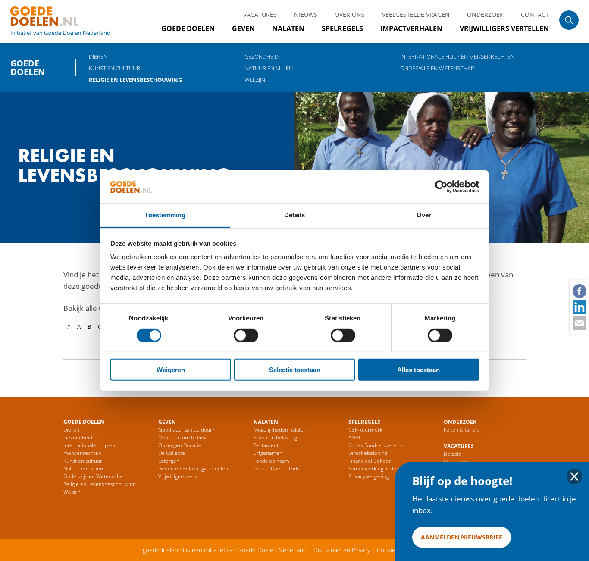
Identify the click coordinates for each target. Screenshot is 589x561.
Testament (266, 445)
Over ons (350, 14)
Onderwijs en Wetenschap (437, 68)
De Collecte (171, 453)
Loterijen (168, 460)
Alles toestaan (418, 369)
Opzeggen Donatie (179, 445)
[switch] (246, 335)
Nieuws (305, 14)
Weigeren (171, 369)
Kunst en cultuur (114, 68)
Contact (535, 14)
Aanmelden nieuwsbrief (461, 537)
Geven (243, 28)
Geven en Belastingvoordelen (193, 468)
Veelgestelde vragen (416, 14)
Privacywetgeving (368, 476)
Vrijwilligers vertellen (504, 28)
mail (579, 322)
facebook (579, 290)
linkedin (579, 306)
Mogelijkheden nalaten (280, 429)
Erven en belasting (275, 437)
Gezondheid (261, 56)
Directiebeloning (367, 453)
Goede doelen (70, 21)
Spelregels (342, 28)
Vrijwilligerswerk (177, 476)
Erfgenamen (268, 453)
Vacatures (260, 14)
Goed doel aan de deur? (186, 429)
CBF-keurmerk (365, 429)
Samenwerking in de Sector (380, 468)
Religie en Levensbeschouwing (135, 80)
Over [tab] (424, 215)
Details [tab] (294, 215)
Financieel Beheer (369, 460)
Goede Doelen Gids (277, 468)
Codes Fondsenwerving (375, 445)
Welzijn (254, 80)
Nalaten (288, 28)
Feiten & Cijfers (462, 429)
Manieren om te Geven (185, 437)
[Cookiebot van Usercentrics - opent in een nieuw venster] (441, 186)
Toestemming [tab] (164, 215)
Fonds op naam (271, 460)
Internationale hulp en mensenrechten (457, 56)
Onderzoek (485, 14)
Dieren (98, 56)
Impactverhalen (411, 28)
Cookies (387, 550)
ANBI (354, 437)
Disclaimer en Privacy (341, 550)
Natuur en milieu (268, 68)
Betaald (452, 454)
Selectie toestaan (294, 369)
